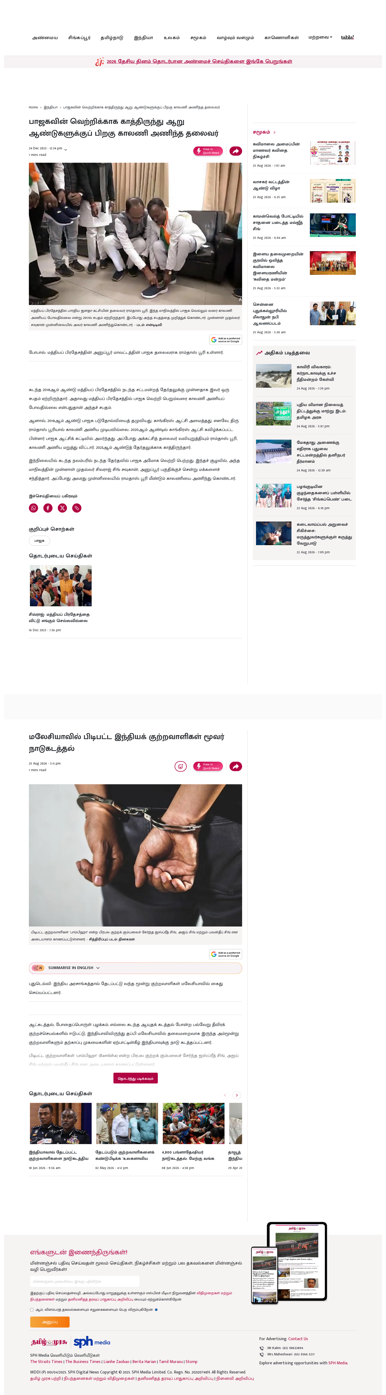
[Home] (92, 1342)
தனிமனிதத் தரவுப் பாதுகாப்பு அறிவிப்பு (100, 1299)
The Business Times (83, 1362)
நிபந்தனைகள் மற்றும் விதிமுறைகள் (99, 1378)
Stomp (191, 1362)
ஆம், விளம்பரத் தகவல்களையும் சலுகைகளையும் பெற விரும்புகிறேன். (96, 1309)
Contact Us (298, 1339)
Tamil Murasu (171, 1362)
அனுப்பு (50, 1321)
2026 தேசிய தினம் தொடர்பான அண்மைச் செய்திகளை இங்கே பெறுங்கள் (199, 61)
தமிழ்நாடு (112, 38)
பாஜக (39, 541)
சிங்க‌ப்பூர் (79, 38)
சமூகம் (198, 38)
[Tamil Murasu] (49, 1342)
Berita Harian (144, 1362)
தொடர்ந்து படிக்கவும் (135, 1079)
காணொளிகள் (281, 38)
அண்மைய (45, 38)
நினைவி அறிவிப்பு (235, 1378)
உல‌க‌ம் (172, 38)
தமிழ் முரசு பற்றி (45, 1378)
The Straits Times (46, 1362)
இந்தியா (143, 38)
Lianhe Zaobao (116, 1362)
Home (33, 107)
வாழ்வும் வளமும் (235, 38)
